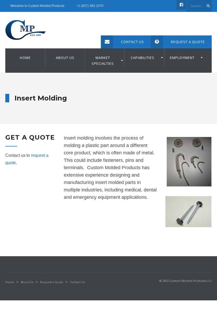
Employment (182, 57)
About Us (65, 57)
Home (25, 57)
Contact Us (132, 41)
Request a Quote (188, 41)
